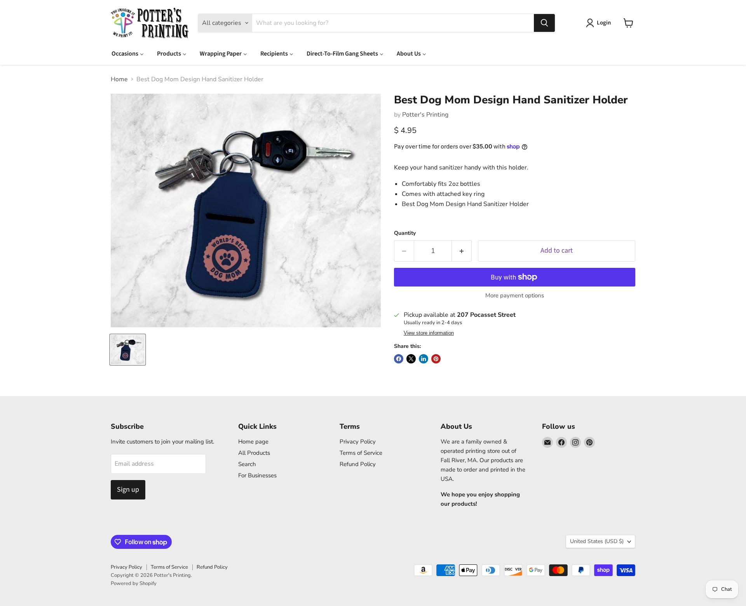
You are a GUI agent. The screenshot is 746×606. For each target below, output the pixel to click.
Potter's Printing (425, 114)
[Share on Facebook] (398, 358)
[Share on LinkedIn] (423, 358)
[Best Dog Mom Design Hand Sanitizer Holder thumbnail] (127, 349)
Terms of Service (361, 453)
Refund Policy (358, 464)
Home (119, 79)
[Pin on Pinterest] (436, 358)
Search (247, 464)
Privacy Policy (358, 441)
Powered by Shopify (134, 583)
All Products (254, 453)
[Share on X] (411, 358)
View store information (429, 333)
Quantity (405, 233)
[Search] (544, 23)
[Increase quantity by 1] (462, 251)
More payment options (514, 295)
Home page (253, 441)
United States (597, 541)
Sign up (128, 489)
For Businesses (257, 475)
